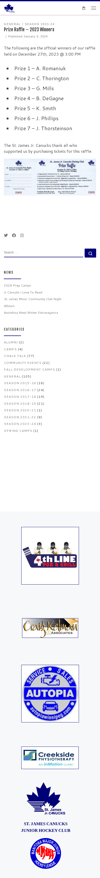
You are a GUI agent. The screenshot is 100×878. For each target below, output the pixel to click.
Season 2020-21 (20, 410)
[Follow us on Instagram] (22, 235)
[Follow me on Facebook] (14, 235)
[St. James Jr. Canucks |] (9, 8)
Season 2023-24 (20, 424)
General (12, 376)
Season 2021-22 (20, 417)
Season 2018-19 (20, 403)
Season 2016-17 (20, 390)
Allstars (9, 306)
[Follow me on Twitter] (6, 235)
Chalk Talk (15, 356)
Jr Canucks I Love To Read (23, 292)
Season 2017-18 (20, 396)
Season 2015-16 (20, 383)
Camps (10, 349)
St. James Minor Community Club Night (32, 299)
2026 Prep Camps (17, 285)
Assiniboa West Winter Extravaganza (31, 312)
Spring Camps (18, 430)
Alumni (11, 342)
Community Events (23, 363)
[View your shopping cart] (83, 8)
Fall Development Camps (29, 369)
